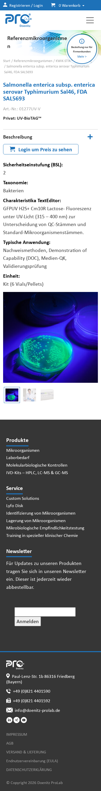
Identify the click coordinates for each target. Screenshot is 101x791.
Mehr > (81, 56)
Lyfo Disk (14, 505)
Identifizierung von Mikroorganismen (40, 512)
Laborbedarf (18, 457)
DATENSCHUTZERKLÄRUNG (29, 769)
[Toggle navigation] (90, 20)
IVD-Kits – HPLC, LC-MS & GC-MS (37, 472)
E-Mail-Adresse (32, 603)
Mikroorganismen (22, 450)
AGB (9, 743)
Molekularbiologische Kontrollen (36, 464)
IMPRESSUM (16, 734)
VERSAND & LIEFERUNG (26, 751)
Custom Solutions (22, 498)
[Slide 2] (47, 395)
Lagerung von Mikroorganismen (36, 520)
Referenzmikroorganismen (33, 61)
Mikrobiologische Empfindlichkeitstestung (45, 527)
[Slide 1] (29, 395)
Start (6, 61)
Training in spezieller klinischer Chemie (42, 535)
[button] (65, 5)
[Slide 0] (12, 395)
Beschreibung (17, 136)
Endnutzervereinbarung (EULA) (32, 760)
